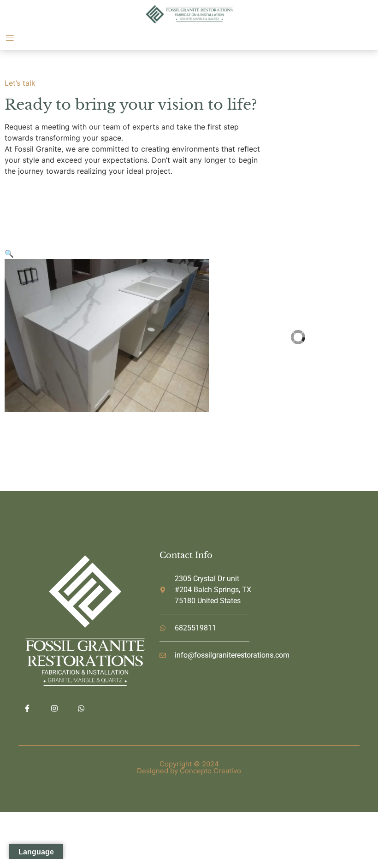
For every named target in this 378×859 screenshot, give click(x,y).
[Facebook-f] (27, 708)
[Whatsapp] (81, 708)
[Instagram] (54, 708)
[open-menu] (10, 39)
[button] (9, 253)
